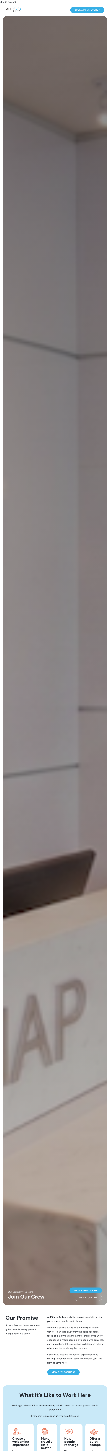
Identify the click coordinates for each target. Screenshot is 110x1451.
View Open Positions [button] (63, 1372)
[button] (67, 9)
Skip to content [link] (8, 1)
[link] (13, 9)
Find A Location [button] (88, 1297)
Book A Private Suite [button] (86, 10)
